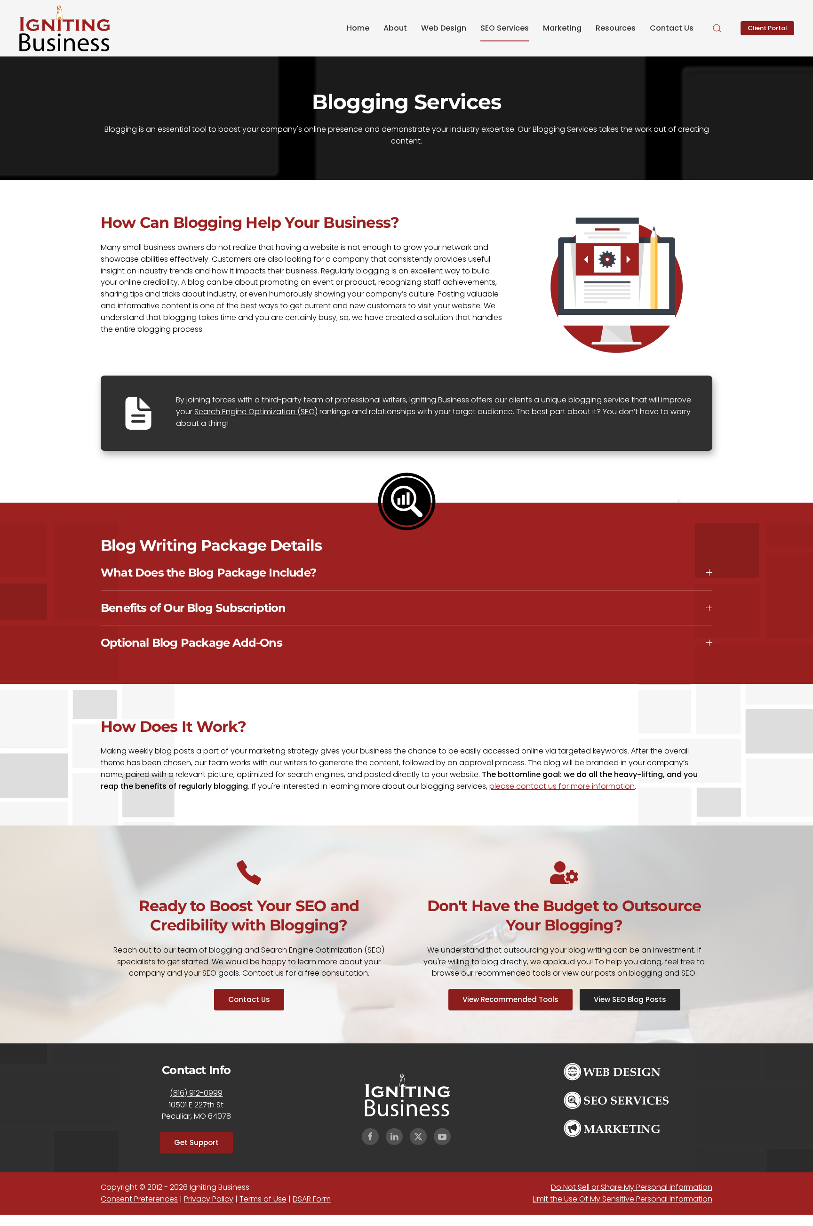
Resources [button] (616, 28)
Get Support (196, 1142)
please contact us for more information (562, 786)
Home (358, 28)
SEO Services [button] (504, 28)
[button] (717, 28)
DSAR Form (312, 1199)
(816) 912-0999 (196, 1093)
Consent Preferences (139, 1199)
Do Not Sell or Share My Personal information (631, 1187)
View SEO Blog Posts (630, 999)
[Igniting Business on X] (418, 1136)
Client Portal (767, 28)
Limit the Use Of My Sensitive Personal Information (622, 1199)
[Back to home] (65, 28)
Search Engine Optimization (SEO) (256, 411)
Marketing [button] (562, 28)
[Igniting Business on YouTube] (442, 1136)
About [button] (395, 28)
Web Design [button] (443, 28)
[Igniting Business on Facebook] (370, 1136)
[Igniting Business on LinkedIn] (394, 1136)
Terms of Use (263, 1199)
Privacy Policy (208, 1199)
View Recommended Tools (510, 999)
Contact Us (671, 28)
